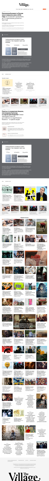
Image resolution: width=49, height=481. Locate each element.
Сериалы (3, 322)
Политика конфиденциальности (12, 460)
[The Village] (24, 5)
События (26, 433)
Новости (4, 11)
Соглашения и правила (33, 460)
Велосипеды (26, 338)
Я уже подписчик (6, 34)
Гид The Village (38, 306)
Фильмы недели (4, 306)
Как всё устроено (4, 194)
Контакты (26, 460)
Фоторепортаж (16, 322)
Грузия (14, 338)
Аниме (37, 290)
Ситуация (15, 290)
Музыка (3, 290)
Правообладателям (21, 460)
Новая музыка (27, 306)
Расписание (3, 417)
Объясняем (15, 417)
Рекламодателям (10, 461)
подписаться (23, 49)
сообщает (5, 23)
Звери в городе (27, 290)
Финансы (3, 87)
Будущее (15, 194)
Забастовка (15, 306)
